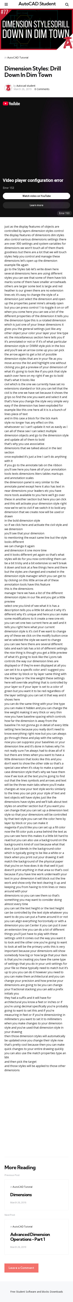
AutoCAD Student (37, 3)
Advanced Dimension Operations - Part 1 (30, 1237)
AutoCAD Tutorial (17, 57)
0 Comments (42, 89)
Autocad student (25, 85)
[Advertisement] (36, 1114)
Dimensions (21, 1194)
